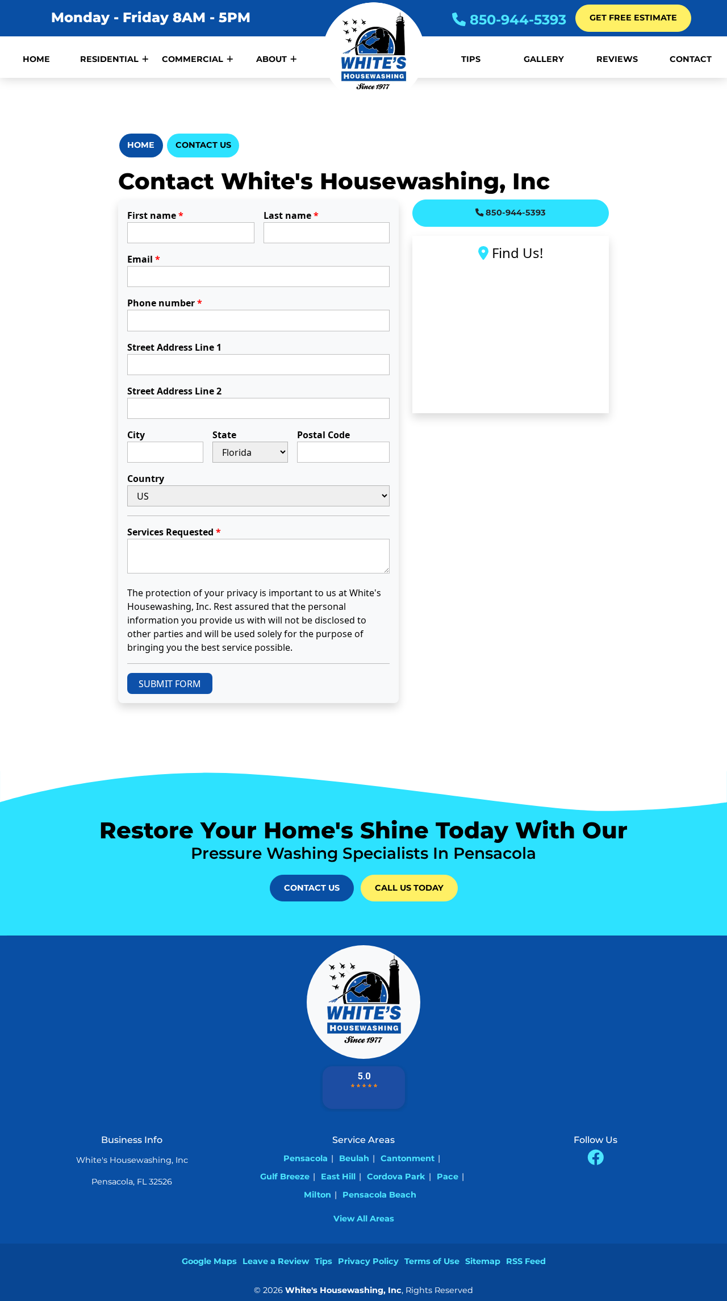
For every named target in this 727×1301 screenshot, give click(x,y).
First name (155, 215)
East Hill (338, 1176)
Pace (447, 1176)
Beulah (354, 1158)
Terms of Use (431, 1261)
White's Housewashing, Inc (343, 1290)
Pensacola (305, 1158)
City (136, 435)
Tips (323, 1261)
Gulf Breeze (285, 1176)
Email (143, 259)
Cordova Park (396, 1176)
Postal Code (323, 435)
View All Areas (363, 1218)
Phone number (164, 303)
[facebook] (595, 1158)
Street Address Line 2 (174, 391)
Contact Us (203, 145)
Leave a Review (276, 1261)
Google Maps (209, 1261)
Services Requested (174, 532)
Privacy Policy (368, 1261)
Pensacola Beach (379, 1195)
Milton (317, 1195)
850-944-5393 (516, 19)
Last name (291, 215)
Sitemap (482, 1261)
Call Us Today (409, 888)
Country (145, 478)
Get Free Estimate (633, 18)
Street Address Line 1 (174, 347)
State (224, 435)
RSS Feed (526, 1261)
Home (140, 145)
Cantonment (407, 1158)
